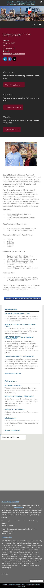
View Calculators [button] (12, 85)
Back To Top (35, 580)
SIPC (20, 508)
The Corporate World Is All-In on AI (19, 356)
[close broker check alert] (41, 2)
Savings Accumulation (14, 409)
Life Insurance (10, 418)
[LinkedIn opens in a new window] (5, 59)
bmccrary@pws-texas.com (14, 54)
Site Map (5, 574)
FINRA (16, 508)
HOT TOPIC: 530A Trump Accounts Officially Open (19, 338)
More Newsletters (13, 373)
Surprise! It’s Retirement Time (17, 313)
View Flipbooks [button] (12, 107)
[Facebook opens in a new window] (10, 59)
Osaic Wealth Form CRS (10, 502)
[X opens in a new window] (14, 59)
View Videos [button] (10, 130)
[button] (37, 24)
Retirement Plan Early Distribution (19, 396)
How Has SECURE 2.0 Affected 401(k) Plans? (20, 325)
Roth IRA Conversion (13, 385)
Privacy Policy (7, 537)
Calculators (10, 381)
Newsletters (11, 309)
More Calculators (12, 430)
